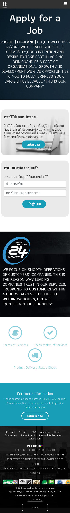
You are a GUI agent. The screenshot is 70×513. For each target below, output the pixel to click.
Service (23, 432)
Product (10, 432)
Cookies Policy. (35, 499)
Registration (34, 438)
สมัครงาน (33, 144)
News (57, 432)
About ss (45, 432)
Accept (35, 508)
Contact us (11, 435)
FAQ (34, 432)
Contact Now (35, 416)
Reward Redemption (50, 435)
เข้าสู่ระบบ (34, 204)
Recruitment (28, 435)
